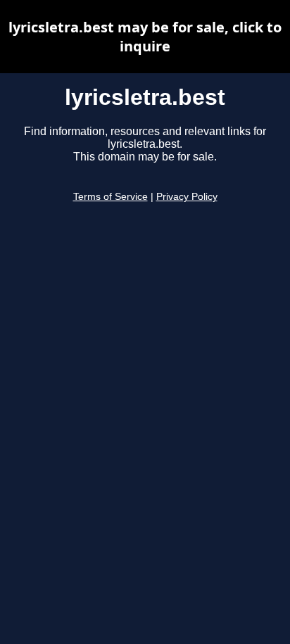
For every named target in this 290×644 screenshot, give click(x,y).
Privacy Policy (187, 196)
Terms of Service (110, 196)
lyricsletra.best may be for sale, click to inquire (145, 37)
